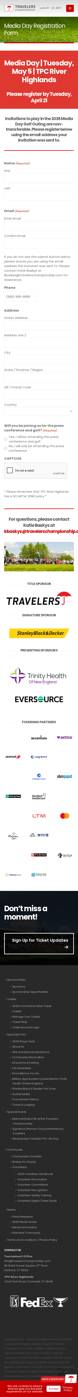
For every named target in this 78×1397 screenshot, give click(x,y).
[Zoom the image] (39, 592)
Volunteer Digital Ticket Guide (37, 1201)
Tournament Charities (27, 1156)
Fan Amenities (21, 1068)
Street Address (16, 318)
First (7, 171)
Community (15, 1149)
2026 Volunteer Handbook (35, 1174)
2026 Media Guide (24, 1222)
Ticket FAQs (19, 1022)
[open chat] (59, 1379)
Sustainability (21, 1094)
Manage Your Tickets (26, 1016)
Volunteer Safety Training (34, 1195)
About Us (18, 1046)
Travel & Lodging (23, 1105)
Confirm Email (14, 236)
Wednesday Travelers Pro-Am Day (35, 1138)
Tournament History (25, 1099)
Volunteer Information (32, 1179)
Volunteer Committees (32, 1184)
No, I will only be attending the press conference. (36, 448)
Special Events (16, 1112)
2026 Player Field (23, 1041)
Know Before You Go (25, 1073)
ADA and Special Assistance (31, 1052)
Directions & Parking (25, 1062)
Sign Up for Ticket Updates (40, 940)
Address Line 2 (15, 335)
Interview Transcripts (26, 1233)
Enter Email (12, 218)
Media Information (24, 1227)
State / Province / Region (23, 370)
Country (10, 404)
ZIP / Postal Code (17, 387)
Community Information (28, 1057)
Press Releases (22, 1216)
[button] (70, 8)
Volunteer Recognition (32, 1190)
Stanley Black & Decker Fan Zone (34, 1088)
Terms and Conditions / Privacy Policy (32, 1240)
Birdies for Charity (24, 1162)
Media (11, 1210)
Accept (53, 1389)
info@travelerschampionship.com (27, 1261)
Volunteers (19, 1167)
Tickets (11, 999)
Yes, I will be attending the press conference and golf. (34, 439)
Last (7, 188)
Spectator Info (16, 1034)
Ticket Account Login (25, 1027)
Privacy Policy (68, 1388)
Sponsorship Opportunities (30, 992)
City (7, 352)
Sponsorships (16, 979)
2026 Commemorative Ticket (31, 1006)
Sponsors (18, 986)
